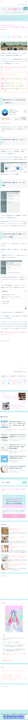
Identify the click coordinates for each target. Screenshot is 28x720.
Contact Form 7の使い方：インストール (13, 83)
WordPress (9, 18)
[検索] (26, 1)
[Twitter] (3, 37)
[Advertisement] (14, 354)
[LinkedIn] (19, 381)
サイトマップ (6, 657)
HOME (3, 18)
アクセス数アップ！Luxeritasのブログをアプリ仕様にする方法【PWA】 (17, 556)
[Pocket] (14, 37)
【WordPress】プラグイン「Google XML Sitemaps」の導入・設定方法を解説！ (17, 446)
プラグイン (17, 18)
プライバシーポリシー (8, 659)
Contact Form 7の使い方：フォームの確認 (13, 85)
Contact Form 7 (5, 123)
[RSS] (14, 384)
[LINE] (19, 37)
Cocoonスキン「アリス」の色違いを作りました (17, 537)
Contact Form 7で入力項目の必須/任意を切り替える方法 (17, 564)
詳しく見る (15, 516)
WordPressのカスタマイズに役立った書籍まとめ (17, 547)
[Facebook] (8, 37)
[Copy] (24, 37)
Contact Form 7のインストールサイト (10, 149)
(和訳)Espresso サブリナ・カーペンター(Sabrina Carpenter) (17, 529)
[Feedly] (19, 384)
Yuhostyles (24, 371)
